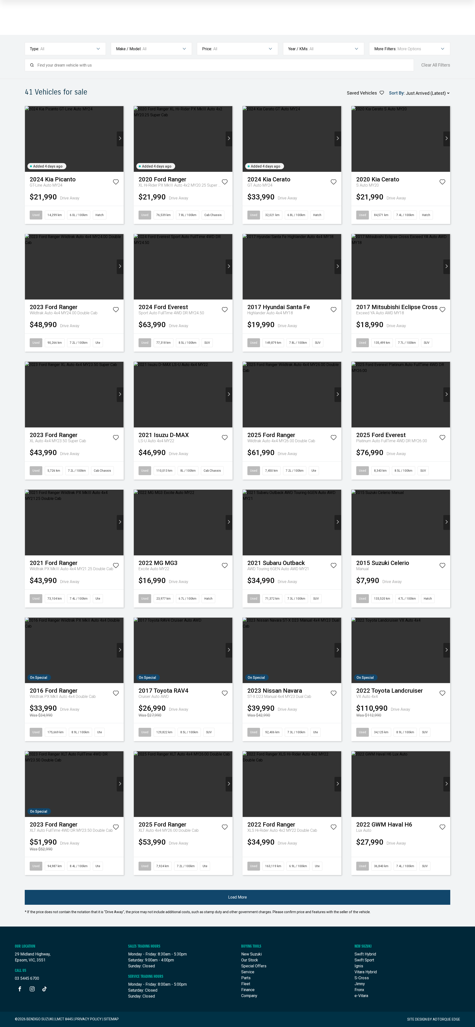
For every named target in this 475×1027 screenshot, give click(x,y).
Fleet (245, 983)
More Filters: (385, 49)
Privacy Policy (88, 1019)
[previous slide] (28, 139)
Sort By (396, 93)
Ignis (359, 966)
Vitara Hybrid (366, 972)
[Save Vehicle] (116, 182)
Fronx (359, 989)
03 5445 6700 (27, 978)
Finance (248, 989)
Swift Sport (364, 960)
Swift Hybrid (365, 954)
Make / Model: (128, 49)
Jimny (360, 983)
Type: (34, 49)
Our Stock (249, 960)
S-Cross (362, 978)
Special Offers (253, 966)
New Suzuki (251, 954)
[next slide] (120, 139)
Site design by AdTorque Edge (433, 1019)
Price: (207, 49)
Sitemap (111, 1019)
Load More (237, 897)
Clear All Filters (435, 65)
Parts (246, 978)
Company (249, 995)
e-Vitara (361, 995)
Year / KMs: (298, 49)
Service (247, 972)
